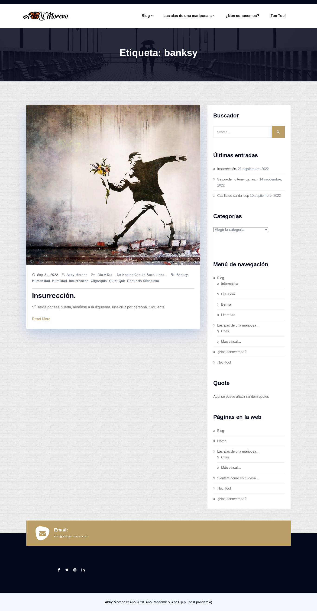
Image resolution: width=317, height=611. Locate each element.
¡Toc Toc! (277, 16)
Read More (41, 319)
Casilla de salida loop (233, 195)
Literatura (228, 315)
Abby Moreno (77, 275)
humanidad (41, 281)
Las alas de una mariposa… (187, 16)
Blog (146, 16)
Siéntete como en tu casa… (238, 478)
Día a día (105, 275)
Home (221, 441)
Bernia (226, 304)
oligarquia (99, 281)
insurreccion (79, 281)
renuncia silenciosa (143, 281)
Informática (229, 284)
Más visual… (231, 468)
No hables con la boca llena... (142, 275)
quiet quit (117, 281)
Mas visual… (231, 342)
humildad (59, 281)
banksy (182, 275)
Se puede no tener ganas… (238, 179)
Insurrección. (54, 295)
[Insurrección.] (113, 185)
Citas (225, 331)
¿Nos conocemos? (242, 16)
